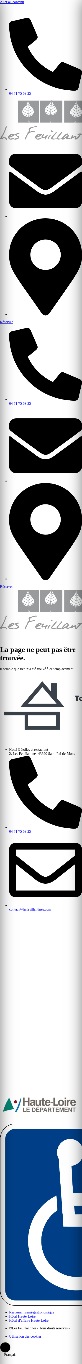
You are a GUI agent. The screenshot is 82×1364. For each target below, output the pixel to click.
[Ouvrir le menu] (4, 9)
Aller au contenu (12, 2)
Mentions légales (21, 1332)
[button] (5, 1347)
